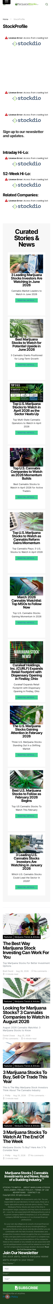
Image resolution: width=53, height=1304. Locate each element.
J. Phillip (6, 1095)
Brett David (8, 971)
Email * (6, 1273)
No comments (40, 971)
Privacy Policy (10, 1296)
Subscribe (28, 1288)
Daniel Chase (9, 1035)
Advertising (19, 1192)
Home (5, 19)
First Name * (8, 1263)
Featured (8, 937)
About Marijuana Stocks (36, 1187)
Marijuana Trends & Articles (27, 937)
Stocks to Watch (12, 1187)
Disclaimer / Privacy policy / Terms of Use (26, 1190)
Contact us (34, 1192)
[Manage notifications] (7, 1296)
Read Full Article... (26, 300)
